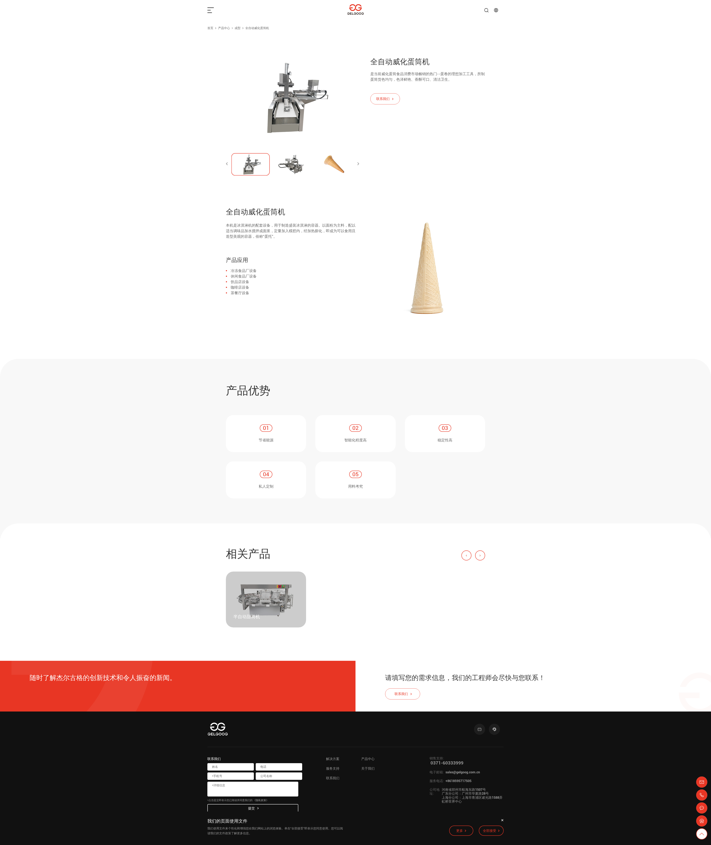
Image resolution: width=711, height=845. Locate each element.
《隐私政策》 (261, 800)
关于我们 (368, 768)
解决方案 (332, 759)
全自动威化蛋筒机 (257, 28)
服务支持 (332, 768)
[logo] (355, 10)
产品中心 (224, 28)
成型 (238, 28)
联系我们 (332, 778)
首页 (210, 28)
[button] (227, 164)
